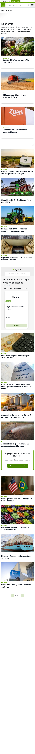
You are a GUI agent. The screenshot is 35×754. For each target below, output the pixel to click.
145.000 (12, 317)
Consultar (16, 325)
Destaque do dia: (6, 10)
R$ (7, 317)
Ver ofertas (6, 285)
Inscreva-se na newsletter (18, 466)
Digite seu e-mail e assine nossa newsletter (17, 460)
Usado (7, 304)
